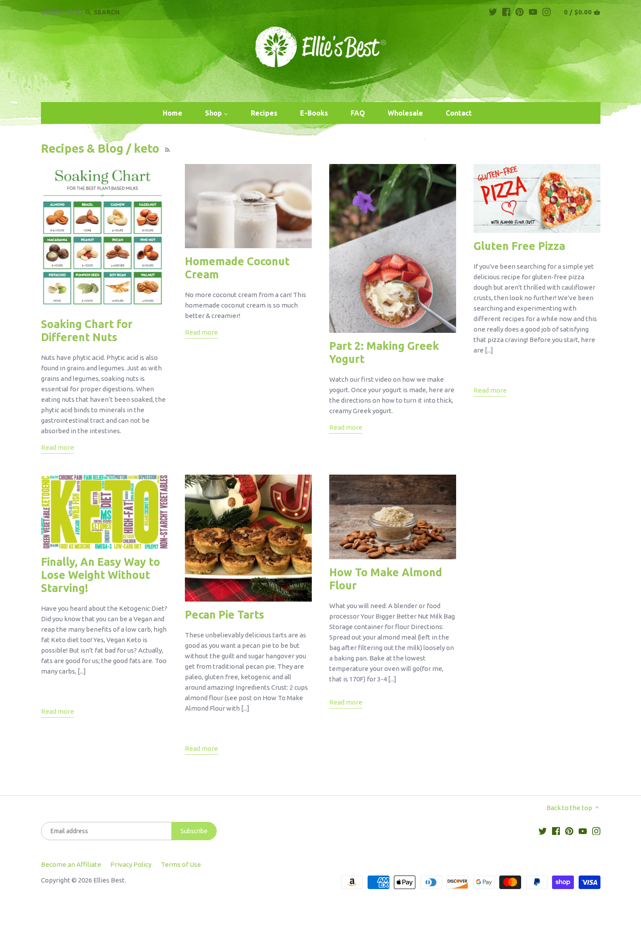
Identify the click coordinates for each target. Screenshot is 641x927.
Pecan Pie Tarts (224, 615)
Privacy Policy (130, 864)
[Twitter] (493, 11)
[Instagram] (546, 11)
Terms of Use (181, 864)
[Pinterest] (519, 11)
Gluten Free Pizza (519, 246)
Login (50, 12)
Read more (57, 447)
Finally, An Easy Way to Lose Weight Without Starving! (100, 575)
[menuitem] (172, 113)
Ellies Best (109, 880)
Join (72, 12)
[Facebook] (506, 11)
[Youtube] (533, 11)
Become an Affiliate (71, 864)
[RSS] (166, 148)
